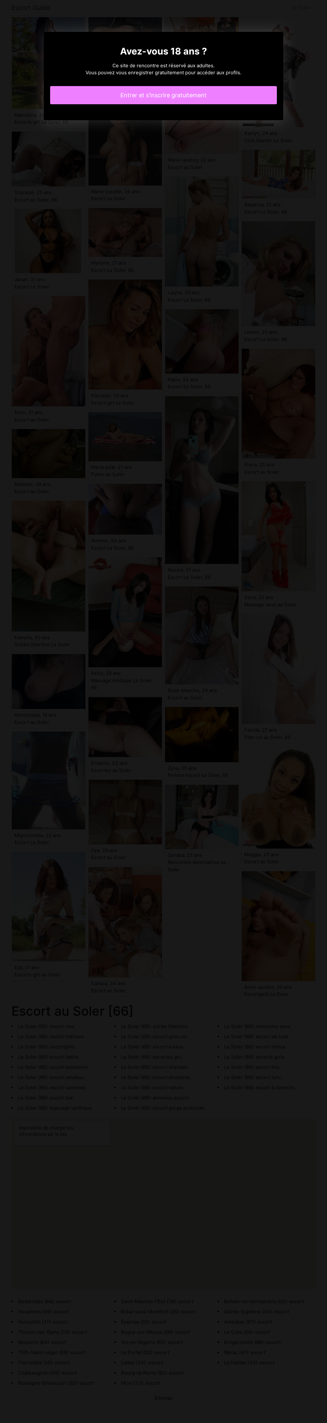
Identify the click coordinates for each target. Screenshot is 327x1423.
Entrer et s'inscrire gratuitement (163, 95)
